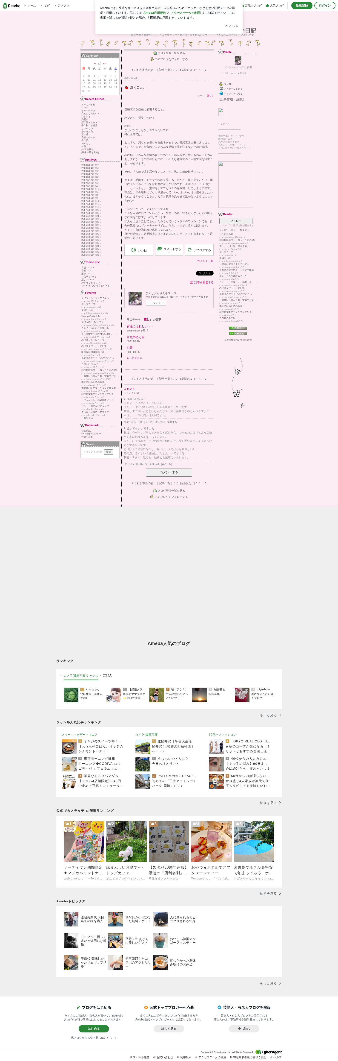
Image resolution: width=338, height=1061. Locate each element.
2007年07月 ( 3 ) (90, 195)
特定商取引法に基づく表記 (249, 1057)
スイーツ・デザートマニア (80, 734)
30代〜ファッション (223, 734)
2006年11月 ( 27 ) (90, 219)
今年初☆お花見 (89, 125)
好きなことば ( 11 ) (91, 282)
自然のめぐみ (88, 137)
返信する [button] (172, 422)
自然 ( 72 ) (86, 270)
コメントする (169, 472)
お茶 (83, 146)
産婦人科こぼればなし (92, 322)
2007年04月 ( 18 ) (90, 204)
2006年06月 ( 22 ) (90, 234)
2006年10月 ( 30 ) (90, 222)
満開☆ (84, 119)
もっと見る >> (135, 358)
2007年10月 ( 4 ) (90, 186)
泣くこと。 (138, 87)
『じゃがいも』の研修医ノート (97, 400)
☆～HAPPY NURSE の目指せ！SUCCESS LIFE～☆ (100, 334)
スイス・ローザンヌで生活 (95, 298)
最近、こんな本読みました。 (234, 276)
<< (95, 63)
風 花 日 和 (87, 310)
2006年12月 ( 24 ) (90, 216)
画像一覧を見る (90, 152)
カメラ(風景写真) (147, 734)
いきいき (86, 116)
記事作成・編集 (231, 99)
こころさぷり (226, 234)
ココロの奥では (227, 318)
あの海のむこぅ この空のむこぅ (97, 358)
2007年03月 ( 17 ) (90, 207)
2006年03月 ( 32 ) (90, 243)
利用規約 (185, 1057)
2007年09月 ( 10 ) (90, 189)
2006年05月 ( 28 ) (90, 237)
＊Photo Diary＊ (89, 364)
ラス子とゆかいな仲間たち (95, 328)
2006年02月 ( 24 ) (90, 246)
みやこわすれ (88, 104)
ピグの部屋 (246, 67)
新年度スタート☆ (90, 122)
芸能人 (107, 675)
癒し (209, 95)
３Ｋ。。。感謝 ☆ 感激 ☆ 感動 (238, 282)
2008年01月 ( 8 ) (90, 177)
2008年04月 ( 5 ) (90, 168)
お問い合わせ (165, 1057)
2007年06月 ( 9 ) (90, 198)
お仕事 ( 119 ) (88, 276)
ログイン (325, 5)
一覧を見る (88, 149)
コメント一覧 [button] (205, 261)
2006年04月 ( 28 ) (90, 240)
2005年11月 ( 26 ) (90, 255)
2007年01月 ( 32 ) (90, 213)
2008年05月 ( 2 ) (90, 165)
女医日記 (86, 430)
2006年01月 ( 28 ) (90, 249)
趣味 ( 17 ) (86, 273)
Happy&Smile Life (90, 316)
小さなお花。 (88, 131)
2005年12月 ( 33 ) (90, 252)
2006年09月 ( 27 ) (90, 225)
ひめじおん (241, 73)
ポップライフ (88, 304)
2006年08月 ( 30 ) (90, 228)
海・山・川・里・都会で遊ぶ (234, 246)
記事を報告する (204, 282)
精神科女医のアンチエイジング (97, 394)
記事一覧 (164, 69)
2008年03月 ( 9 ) (90, 171)
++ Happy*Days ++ (91, 433)
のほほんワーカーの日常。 (95, 346)
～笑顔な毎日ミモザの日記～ (234, 264)
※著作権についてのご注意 (238, 340)
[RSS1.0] (238, 329)
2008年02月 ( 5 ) (90, 174)
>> (104, 63)
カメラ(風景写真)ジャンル (81, 675)
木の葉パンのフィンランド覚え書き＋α (100, 388)
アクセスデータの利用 (212, 1057)
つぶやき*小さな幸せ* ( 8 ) (95, 285)
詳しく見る (168, 1028)
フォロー (158, 303)
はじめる (94, 1028)
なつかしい (87, 128)
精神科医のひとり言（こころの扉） (99, 370)
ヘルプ (277, 1057)
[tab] (81, 676)
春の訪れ (86, 140)
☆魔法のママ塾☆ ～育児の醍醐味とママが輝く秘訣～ (238, 270)
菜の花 (84, 134)
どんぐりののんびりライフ (95, 406)
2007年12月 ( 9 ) (90, 180)
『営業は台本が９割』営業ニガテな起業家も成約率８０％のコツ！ (100, 376)
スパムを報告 (141, 1057)
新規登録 (302, 5)
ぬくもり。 (87, 143)
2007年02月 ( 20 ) (90, 210)
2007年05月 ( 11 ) (90, 201)
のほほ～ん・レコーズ (92, 340)
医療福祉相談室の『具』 (94, 352)
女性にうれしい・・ (91, 113)
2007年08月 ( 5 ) (90, 192)
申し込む (244, 1028)
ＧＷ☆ (84, 107)
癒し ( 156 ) (87, 279)
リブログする (202, 250)
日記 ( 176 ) (87, 267)
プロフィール (231, 67)
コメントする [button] (172, 250)
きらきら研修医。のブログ (95, 412)
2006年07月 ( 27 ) (90, 231)
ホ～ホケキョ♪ (88, 110)
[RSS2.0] (238, 334)
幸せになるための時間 (92, 382)
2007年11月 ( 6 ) (90, 183)
